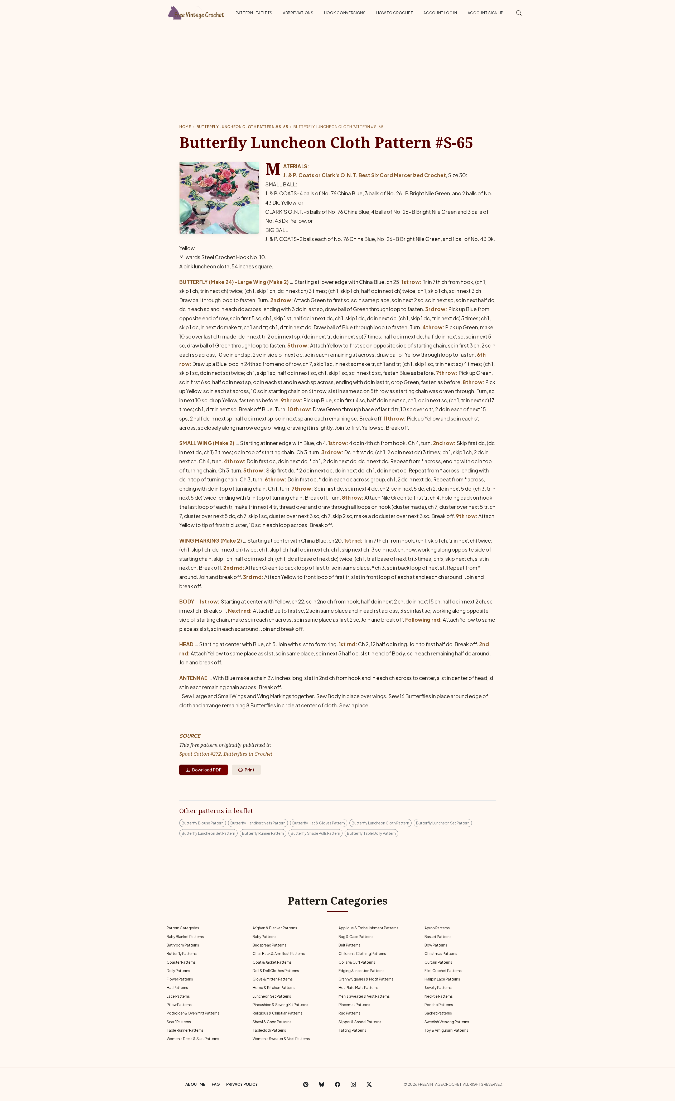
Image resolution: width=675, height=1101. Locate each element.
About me (195, 1084)
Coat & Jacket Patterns (272, 962)
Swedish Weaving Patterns (447, 1022)
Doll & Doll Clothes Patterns (276, 970)
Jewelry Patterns (438, 987)
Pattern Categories (183, 928)
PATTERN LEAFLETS (254, 13)
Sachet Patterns (438, 1013)
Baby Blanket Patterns (185, 936)
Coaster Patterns (181, 962)
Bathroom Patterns (183, 945)
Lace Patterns (178, 996)
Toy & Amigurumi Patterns (446, 1030)
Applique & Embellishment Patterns (368, 928)
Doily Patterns (178, 970)
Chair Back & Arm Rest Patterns (279, 953)
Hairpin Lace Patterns (442, 979)
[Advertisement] (337, 66)
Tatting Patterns (352, 1030)
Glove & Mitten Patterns (273, 979)
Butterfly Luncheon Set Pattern (443, 822)
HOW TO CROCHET (394, 13)
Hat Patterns (177, 987)
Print (249, 769)
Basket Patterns (438, 936)
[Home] (196, 12)
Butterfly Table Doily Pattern (371, 833)
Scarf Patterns (179, 1022)
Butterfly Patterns (182, 953)
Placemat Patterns (354, 1004)
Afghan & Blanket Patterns (275, 928)
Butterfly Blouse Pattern (203, 822)
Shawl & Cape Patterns (272, 1022)
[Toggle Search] (519, 12)
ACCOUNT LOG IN (440, 13)
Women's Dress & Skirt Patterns (193, 1038)
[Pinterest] (306, 1084)
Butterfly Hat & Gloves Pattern (318, 822)
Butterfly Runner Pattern (263, 833)
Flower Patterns (180, 979)
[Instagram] (353, 1084)
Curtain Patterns (438, 962)
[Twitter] (369, 1084)
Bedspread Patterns (269, 945)
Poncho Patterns (439, 1004)
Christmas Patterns (441, 953)
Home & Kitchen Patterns (274, 987)
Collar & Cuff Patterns (357, 962)
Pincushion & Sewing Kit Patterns (280, 1004)
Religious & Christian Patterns (277, 1013)
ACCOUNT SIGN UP (486, 13)
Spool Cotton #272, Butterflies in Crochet (225, 753)
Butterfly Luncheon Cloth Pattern (380, 822)
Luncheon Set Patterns (272, 996)
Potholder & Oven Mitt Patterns (193, 1013)
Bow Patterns (436, 945)
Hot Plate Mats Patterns (359, 987)
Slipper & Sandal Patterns (360, 1022)
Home (185, 126)
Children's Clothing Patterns (362, 953)
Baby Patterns (264, 936)
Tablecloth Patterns (269, 1030)
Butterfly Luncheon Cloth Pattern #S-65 (242, 126)
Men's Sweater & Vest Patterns (364, 996)
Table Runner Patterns (185, 1030)
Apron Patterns (437, 928)
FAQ (216, 1084)
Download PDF (206, 769)
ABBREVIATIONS (298, 13)
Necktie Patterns (439, 996)
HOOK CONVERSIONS (345, 13)
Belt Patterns (349, 945)
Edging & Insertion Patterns (361, 970)
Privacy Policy (242, 1084)
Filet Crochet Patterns (443, 970)
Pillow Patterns (179, 1004)
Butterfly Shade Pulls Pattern (315, 833)
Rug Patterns (349, 1013)
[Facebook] (337, 1084)
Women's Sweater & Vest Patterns (281, 1038)
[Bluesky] (321, 1084)
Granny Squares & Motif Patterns (366, 979)
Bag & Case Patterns (356, 936)
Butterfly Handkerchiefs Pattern (258, 822)
